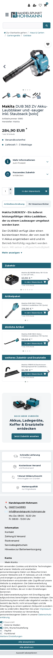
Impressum (45, 609)
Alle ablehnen (26, 647)
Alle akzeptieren (26, 642)
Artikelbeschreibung (14, 204)
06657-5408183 (17, 507)
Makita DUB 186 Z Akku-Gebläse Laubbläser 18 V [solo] (34, 335)
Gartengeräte (13, 35)
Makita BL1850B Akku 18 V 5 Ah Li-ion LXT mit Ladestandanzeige (34, 274)
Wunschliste (48, 44)
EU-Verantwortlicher (39, 204)
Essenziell (9, 622)
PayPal (7, 630)
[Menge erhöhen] (10, 189)
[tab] (14, 204)
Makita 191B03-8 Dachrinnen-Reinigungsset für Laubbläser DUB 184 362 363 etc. (34, 366)
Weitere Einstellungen (11, 636)
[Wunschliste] (40, 5)
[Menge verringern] (10, 193)
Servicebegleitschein (16, 545)
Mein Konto (11, 562)
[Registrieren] (35, 5)
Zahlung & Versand (15, 536)
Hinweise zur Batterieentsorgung (23, 549)
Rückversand (12, 540)
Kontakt (9, 532)
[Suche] (46, 25)
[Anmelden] (29, 5)
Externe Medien (12, 625)
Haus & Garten (36, 32)
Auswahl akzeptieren (26, 653)
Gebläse (27, 35)
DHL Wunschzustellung (16, 628)
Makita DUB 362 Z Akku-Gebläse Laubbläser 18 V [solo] (34, 304)
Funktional (9, 633)
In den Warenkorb (31, 191)
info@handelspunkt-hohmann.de (27, 511)
